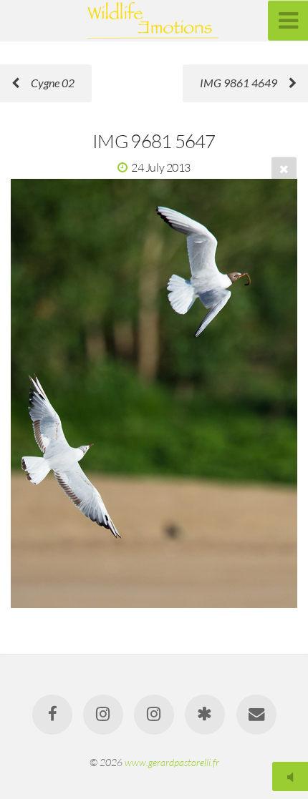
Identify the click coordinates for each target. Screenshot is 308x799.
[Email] (256, 715)
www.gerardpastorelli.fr (172, 762)
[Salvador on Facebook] (52, 715)
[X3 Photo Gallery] (205, 715)
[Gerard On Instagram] (103, 715)
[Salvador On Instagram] (154, 715)
